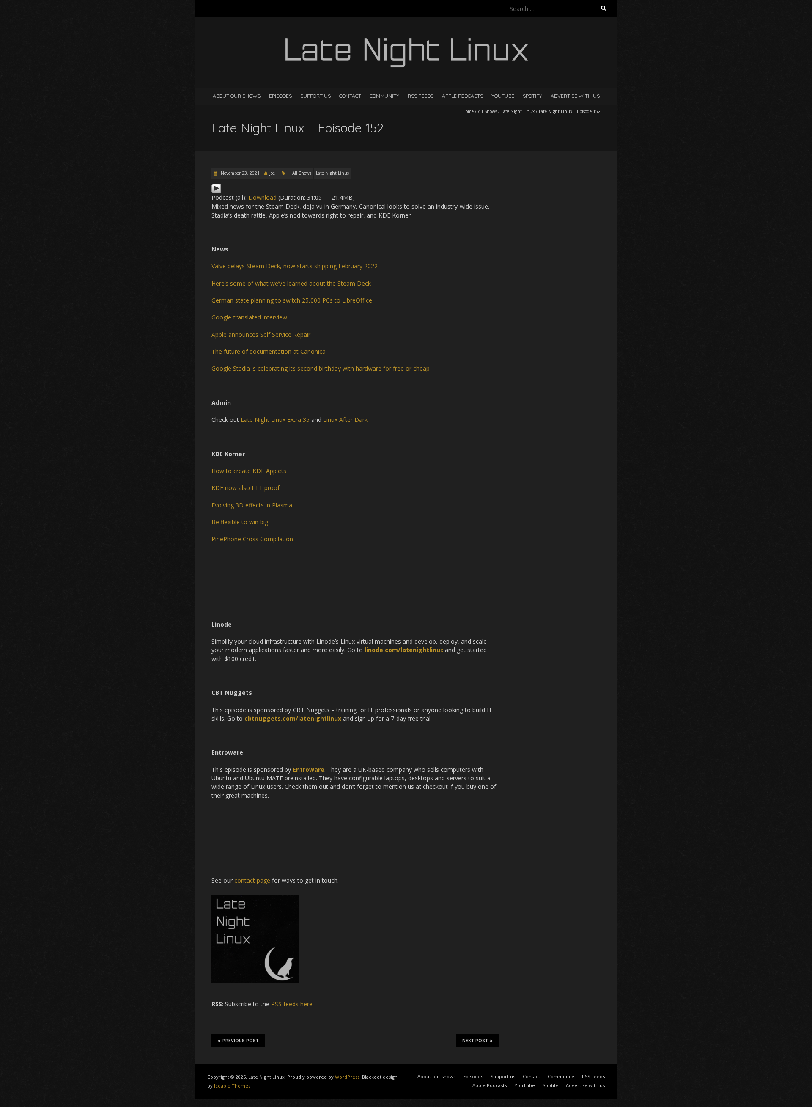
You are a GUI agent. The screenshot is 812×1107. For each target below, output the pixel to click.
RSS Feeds (420, 96)
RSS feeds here (292, 1004)
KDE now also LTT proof (245, 488)
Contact (350, 96)
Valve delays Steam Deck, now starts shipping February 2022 (294, 266)
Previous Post (240, 1041)
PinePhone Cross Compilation (252, 539)
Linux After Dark (345, 420)
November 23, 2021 (239, 173)
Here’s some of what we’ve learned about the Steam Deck (291, 283)
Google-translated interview (249, 317)
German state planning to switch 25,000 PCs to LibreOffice (291, 300)
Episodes (280, 96)
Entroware (308, 770)
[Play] (216, 187)
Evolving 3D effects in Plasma (251, 505)
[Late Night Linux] (406, 38)
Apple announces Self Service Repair (260, 334)
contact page (252, 880)
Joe (272, 173)
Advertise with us (575, 96)
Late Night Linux (518, 111)
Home (468, 111)
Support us (315, 96)
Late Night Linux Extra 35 (275, 420)
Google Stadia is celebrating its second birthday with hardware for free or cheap (320, 368)
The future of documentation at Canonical (269, 351)
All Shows (487, 111)
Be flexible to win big (239, 522)
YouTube (502, 96)
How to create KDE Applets (248, 471)
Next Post (475, 1041)
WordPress (347, 1077)
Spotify (532, 96)
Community (384, 96)
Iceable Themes (232, 1085)
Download (262, 197)
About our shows (237, 96)
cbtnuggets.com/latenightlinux (292, 718)
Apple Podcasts (462, 96)
